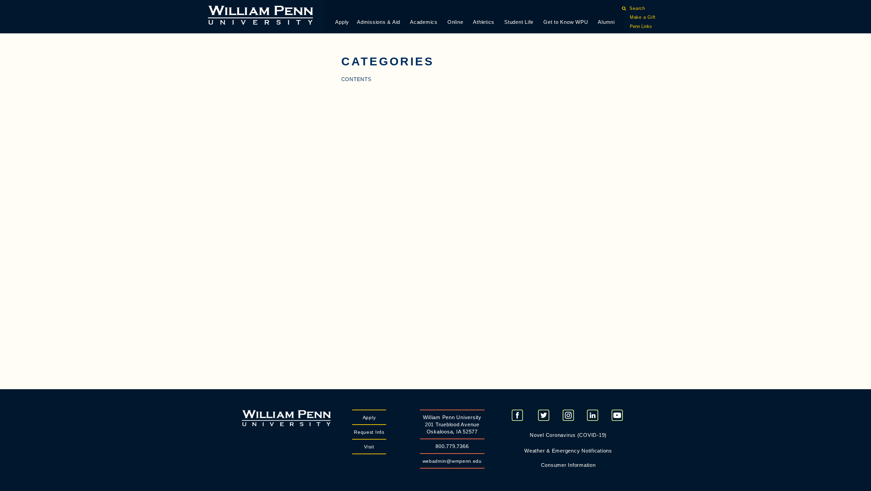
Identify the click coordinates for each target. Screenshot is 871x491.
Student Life (518, 22)
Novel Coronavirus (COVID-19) (568, 435)
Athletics (483, 22)
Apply (342, 22)
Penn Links (641, 26)
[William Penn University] (260, 14)
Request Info (369, 432)
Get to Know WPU (565, 22)
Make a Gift (643, 17)
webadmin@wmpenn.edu (452, 461)
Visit (369, 446)
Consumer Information (568, 465)
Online (455, 22)
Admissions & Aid (378, 22)
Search (637, 8)
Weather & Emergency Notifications (568, 451)
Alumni (606, 22)
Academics (424, 22)
